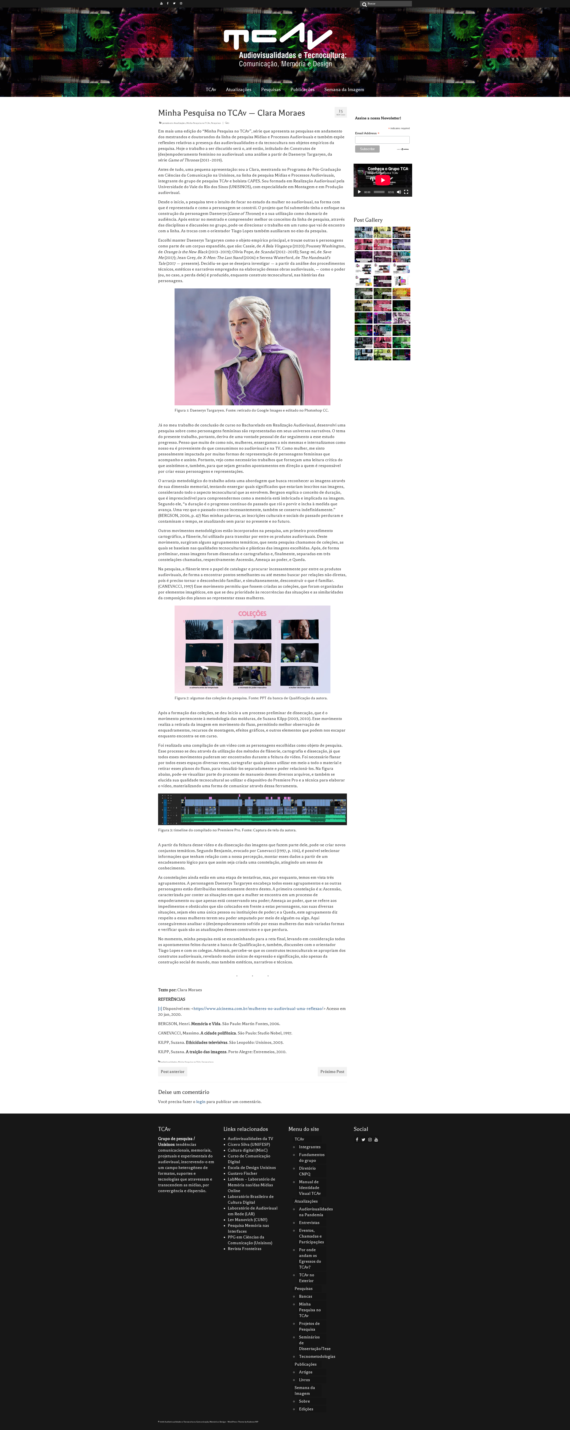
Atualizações (179, 123)
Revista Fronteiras (244, 1248)
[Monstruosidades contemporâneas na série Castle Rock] (363, 232)
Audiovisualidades (168, 1062)
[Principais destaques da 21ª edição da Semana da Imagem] (363, 269)
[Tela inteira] (406, 192)
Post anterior (173, 1071)
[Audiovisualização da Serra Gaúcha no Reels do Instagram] (400, 342)
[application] (383, 180)
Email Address (367, 133)
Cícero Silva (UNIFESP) (249, 1144)
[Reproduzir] (359, 192)
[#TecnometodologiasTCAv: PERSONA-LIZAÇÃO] (400, 330)
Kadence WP (252, 1422)
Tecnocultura (208, 1062)
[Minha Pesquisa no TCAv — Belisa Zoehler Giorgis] (382, 318)
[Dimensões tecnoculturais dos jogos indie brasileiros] (382, 256)
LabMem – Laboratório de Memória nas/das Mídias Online (251, 1185)
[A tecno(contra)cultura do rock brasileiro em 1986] (363, 342)
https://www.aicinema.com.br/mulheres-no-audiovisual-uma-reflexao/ (258, 1008)
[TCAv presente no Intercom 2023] (400, 293)
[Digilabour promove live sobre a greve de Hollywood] (400, 256)
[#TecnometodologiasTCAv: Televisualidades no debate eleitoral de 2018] (400, 354)
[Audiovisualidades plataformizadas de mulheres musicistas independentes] (382, 232)
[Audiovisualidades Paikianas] (382, 342)
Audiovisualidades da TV (250, 1138)
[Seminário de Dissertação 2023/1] (363, 354)
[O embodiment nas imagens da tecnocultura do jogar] (400, 232)
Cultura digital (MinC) (248, 1150)
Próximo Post (332, 1071)
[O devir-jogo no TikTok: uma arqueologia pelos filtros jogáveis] (382, 293)
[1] (160, 1008)
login (201, 1101)
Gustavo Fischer (242, 1173)
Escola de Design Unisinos (252, 1167)
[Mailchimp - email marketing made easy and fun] (403, 149)
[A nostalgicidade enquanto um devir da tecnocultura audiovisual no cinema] (363, 293)
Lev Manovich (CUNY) (247, 1219)
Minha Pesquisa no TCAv (198, 123)
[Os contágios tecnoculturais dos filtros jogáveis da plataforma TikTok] (363, 244)
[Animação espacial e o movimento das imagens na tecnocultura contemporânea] (400, 244)
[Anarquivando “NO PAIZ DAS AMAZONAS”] (400, 318)
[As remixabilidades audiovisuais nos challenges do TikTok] (382, 354)
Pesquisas (216, 123)
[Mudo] (399, 192)
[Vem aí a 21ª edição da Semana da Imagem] (400, 281)
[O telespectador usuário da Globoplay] (382, 244)
